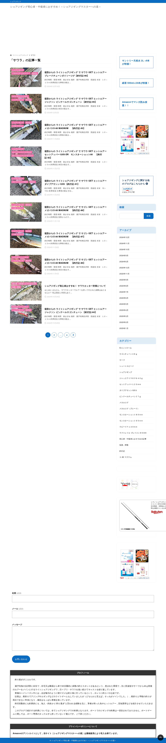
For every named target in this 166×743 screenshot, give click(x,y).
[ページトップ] (160, 738)
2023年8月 (123, 286)
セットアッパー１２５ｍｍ (130, 384)
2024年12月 (124, 237)
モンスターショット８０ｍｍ (131, 414)
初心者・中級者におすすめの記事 (132, 439)
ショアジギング (125, 372)
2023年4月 (123, 310)
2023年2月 (123, 322)
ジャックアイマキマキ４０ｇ (131, 378)
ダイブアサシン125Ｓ (128, 390)
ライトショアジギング (20, 55)
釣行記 (122, 451)
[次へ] (73, 334)
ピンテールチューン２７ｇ (130, 396)
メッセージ (17, 624)
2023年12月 (124, 267)
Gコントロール (125, 348)
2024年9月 (123, 255)
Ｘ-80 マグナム (125, 457)
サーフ (122, 360)
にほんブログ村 (128, 192)
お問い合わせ (21, 659)
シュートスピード (126, 366)
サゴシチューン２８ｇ (128, 354)
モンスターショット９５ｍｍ (131, 420)
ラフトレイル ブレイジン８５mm (133, 433)
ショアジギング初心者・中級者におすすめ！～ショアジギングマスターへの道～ (55, 6)
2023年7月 (123, 292)
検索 (121, 207)
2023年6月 (123, 298)
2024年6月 (123, 261)
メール (18, 608)
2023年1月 (123, 328)
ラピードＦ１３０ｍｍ (128, 426)
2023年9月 (123, 279)
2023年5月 (123, 304)
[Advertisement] (83, 28)
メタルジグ (123, 402)
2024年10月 (124, 249)
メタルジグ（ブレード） (129, 408)
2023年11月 (124, 273)
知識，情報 (123, 445)
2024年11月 (124, 243)
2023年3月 (123, 316)
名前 (17, 593)
